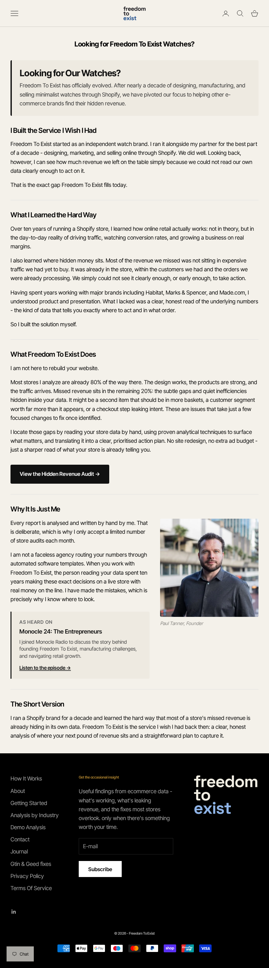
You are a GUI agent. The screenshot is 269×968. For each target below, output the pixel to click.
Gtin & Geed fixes (30, 864)
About (17, 791)
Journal (19, 851)
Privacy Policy (27, 876)
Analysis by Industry (34, 815)
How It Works (26, 778)
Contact (20, 839)
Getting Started (28, 803)
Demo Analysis (28, 827)
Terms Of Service (31, 888)
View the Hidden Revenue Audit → (60, 474)
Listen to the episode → (45, 668)
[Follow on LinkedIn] (13, 911)
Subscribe (100, 869)
